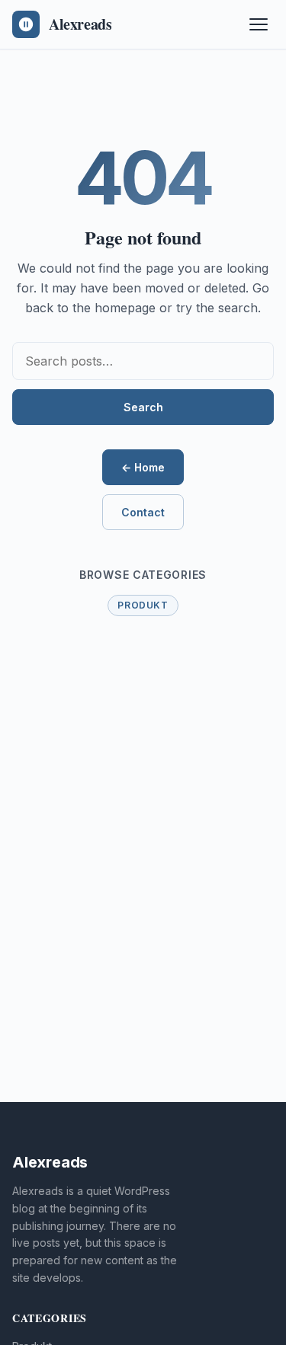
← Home (143, 467)
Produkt (142, 605)
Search (143, 407)
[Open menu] (258, 24)
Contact (143, 512)
